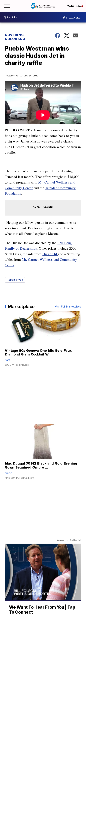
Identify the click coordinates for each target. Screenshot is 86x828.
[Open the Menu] (6, 6)
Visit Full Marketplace (68, 306)
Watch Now (74, 6)
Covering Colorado (15, 37)
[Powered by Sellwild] (75, 540)
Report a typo (15, 279)
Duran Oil (50, 253)
